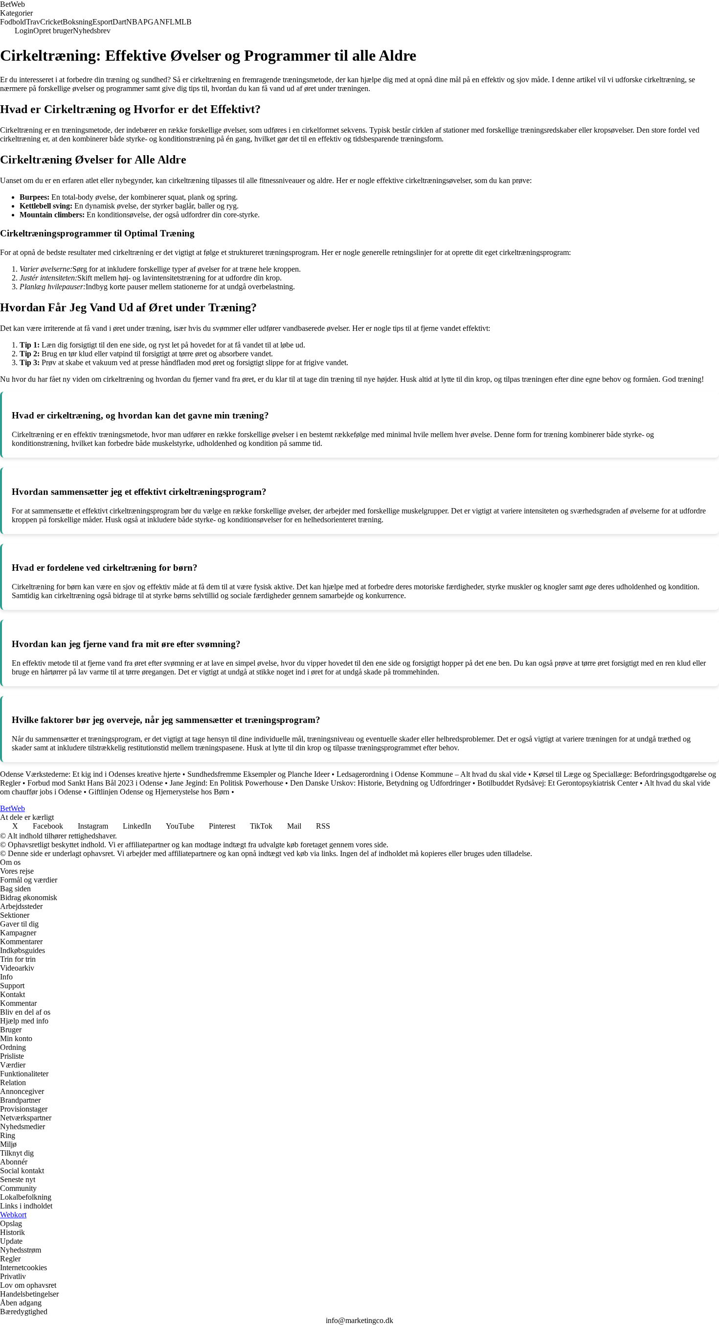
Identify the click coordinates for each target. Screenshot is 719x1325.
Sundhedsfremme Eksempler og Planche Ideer (258, 774)
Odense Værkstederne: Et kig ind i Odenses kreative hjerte (90, 774)
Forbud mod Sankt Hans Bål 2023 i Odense (95, 783)
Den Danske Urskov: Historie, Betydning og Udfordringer (380, 783)
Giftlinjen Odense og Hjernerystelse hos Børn (159, 792)
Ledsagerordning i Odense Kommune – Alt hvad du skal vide (431, 774)
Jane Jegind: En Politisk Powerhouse (226, 783)
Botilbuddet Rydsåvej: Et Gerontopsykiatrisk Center (557, 783)
